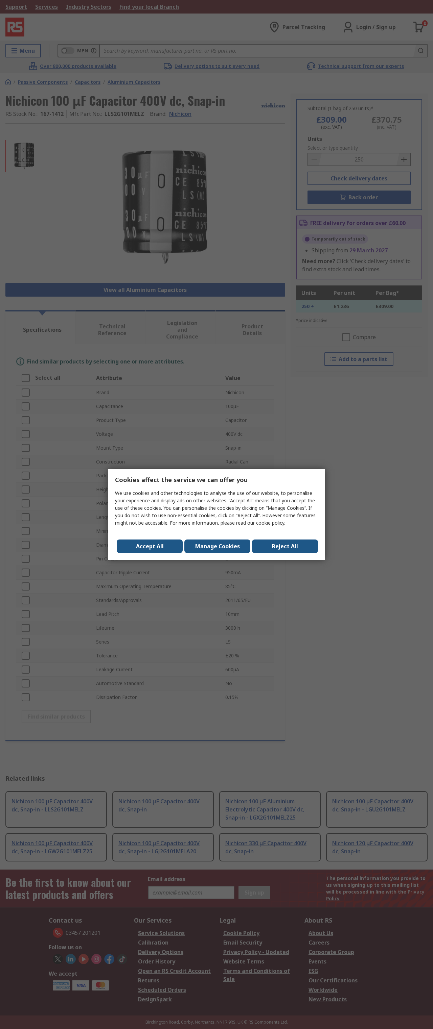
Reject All (285, 546)
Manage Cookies (217, 546)
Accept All (150, 546)
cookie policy (270, 523)
